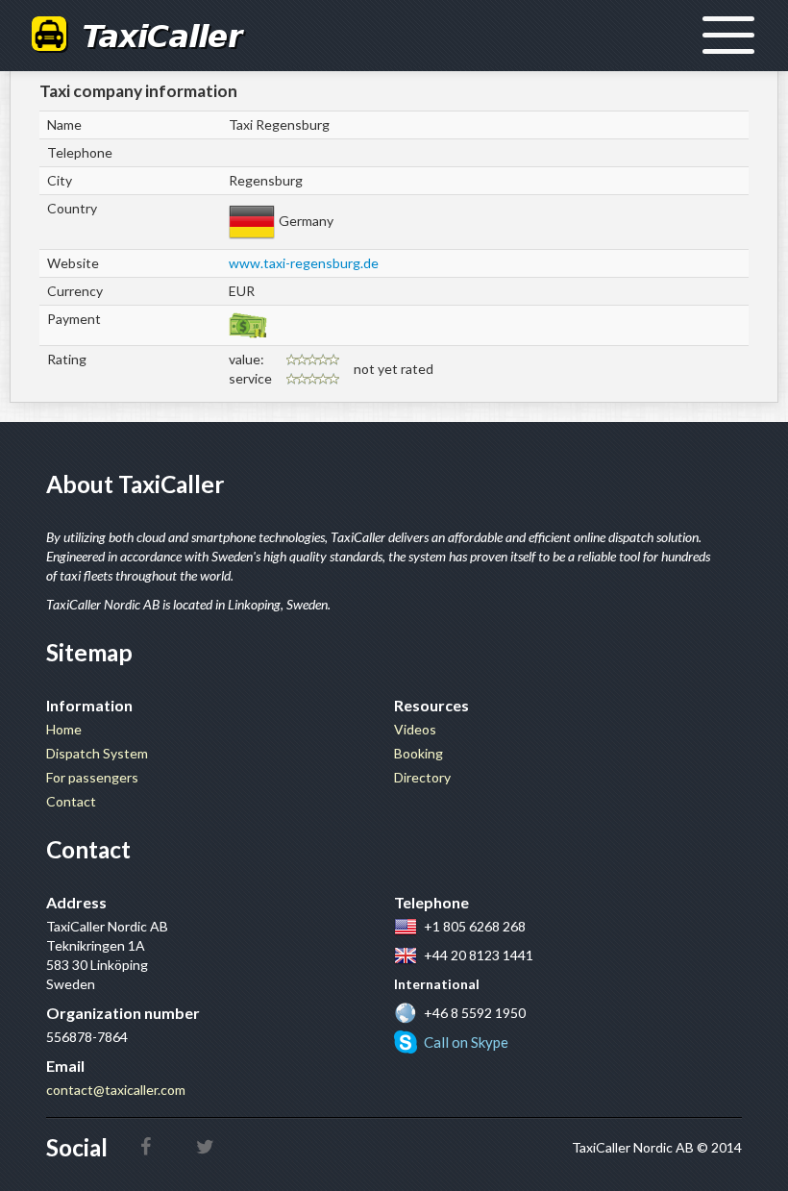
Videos (415, 729)
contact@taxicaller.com (115, 1089)
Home (64, 729)
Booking (418, 753)
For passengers (92, 777)
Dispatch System (97, 753)
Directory (422, 777)
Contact (71, 801)
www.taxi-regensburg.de (304, 263)
